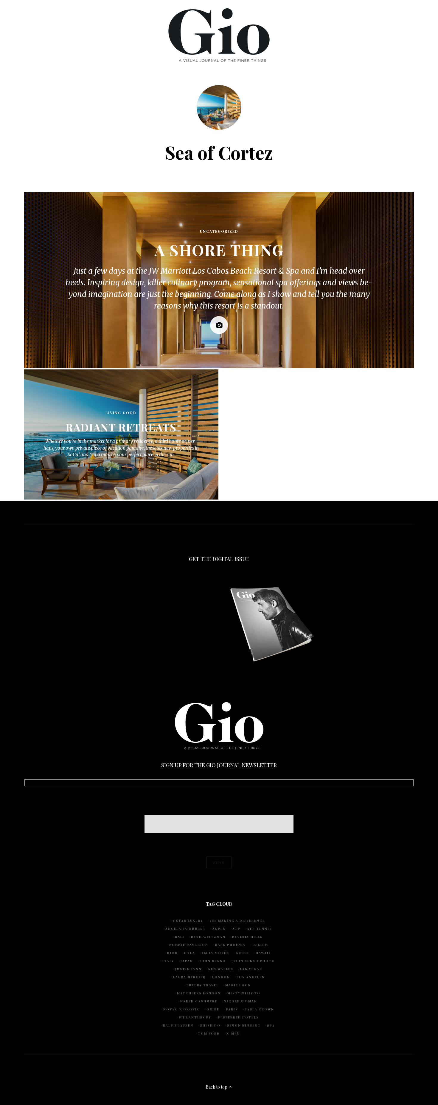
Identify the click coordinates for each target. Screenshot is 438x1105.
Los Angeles (251, 977)
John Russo (213, 961)
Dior (172, 953)
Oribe (212, 1009)
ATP (236, 929)
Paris (232, 1009)
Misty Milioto (243, 993)
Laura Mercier (189, 977)
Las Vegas (251, 969)
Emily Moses (215, 953)
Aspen (219, 929)
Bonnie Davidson (188, 945)
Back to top (217, 1087)
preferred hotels (238, 1017)
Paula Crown (259, 1009)
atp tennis (259, 929)
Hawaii (263, 953)
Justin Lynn (188, 969)
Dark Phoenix (230, 945)
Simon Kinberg (243, 1025)
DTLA (189, 953)
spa (271, 1025)
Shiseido (210, 1025)
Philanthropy (195, 1017)
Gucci (242, 953)
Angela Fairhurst (185, 929)
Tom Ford (209, 1033)
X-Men (233, 1033)
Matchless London (199, 993)
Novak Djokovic (181, 1009)
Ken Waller (220, 969)
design (260, 945)
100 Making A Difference (237, 920)
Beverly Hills (247, 937)
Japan (187, 961)
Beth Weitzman (208, 937)
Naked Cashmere (198, 1001)
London (221, 977)
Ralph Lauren (178, 1025)
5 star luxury (188, 920)
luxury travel (203, 985)
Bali (179, 937)
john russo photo (253, 961)
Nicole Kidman (240, 1001)
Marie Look (238, 985)
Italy (168, 961)
